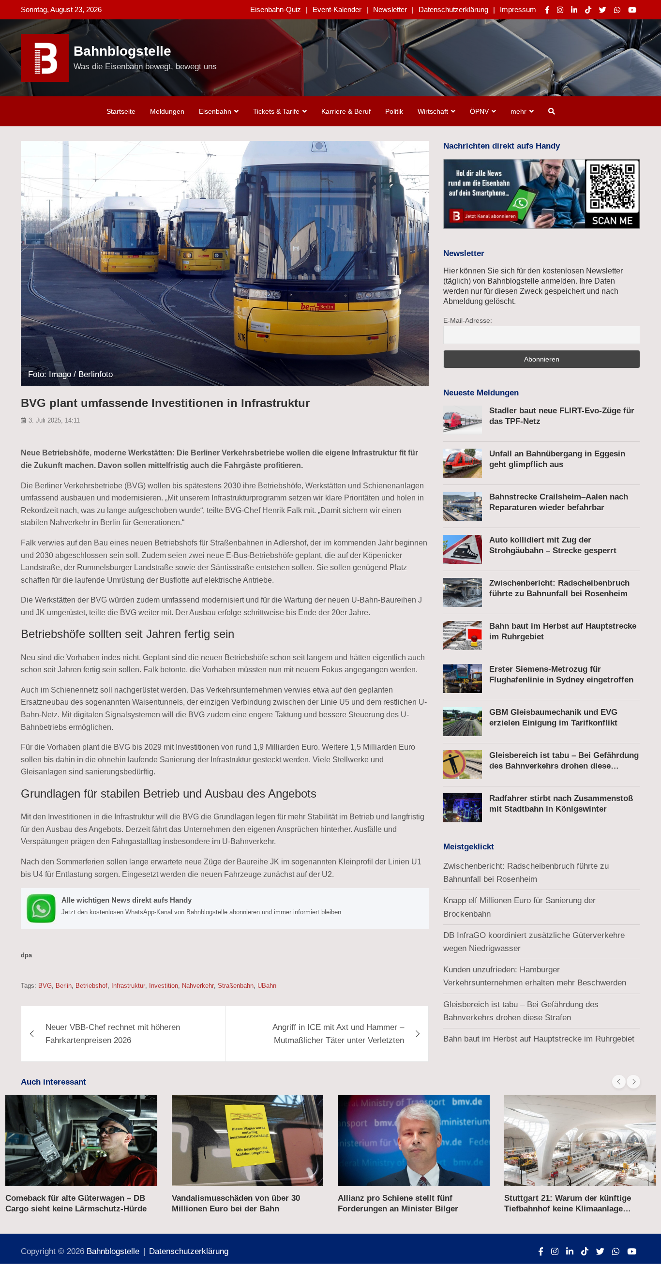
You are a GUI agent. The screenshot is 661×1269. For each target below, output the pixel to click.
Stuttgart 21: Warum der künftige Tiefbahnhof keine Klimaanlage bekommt (567, 1208)
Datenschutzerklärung (453, 9)
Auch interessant (53, 1082)
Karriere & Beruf (346, 111)
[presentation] (619, 1081)
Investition (163, 985)
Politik (394, 111)
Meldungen (167, 111)
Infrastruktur (128, 985)
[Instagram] (560, 10)
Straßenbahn (236, 985)
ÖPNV (479, 111)
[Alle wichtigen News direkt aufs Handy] (225, 908)
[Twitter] (602, 10)
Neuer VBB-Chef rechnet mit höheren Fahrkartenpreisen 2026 (112, 1034)
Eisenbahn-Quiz (275, 9)
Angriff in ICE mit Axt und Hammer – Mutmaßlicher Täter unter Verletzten (338, 1034)
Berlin (64, 985)
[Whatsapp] (617, 10)
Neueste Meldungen (481, 392)
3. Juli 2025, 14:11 (54, 420)
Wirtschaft (433, 111)
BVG (45, 985)
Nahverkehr (198, 985)
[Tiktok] (588, 10)
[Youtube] (632, 10)
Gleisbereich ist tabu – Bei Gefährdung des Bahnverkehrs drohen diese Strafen (564, 766)
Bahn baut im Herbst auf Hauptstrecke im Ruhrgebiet (538, 1038)
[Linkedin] (574, 10)
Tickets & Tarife (276, 111)
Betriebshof (91, 985)
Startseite (120, 111)
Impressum (518, 9)
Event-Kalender (337, 9)
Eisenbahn (215, 111)
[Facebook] (547, 10)
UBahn (266, 985)
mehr (518, 111)
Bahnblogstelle (122, 51)
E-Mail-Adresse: (467, 320)
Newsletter (390, 9)
